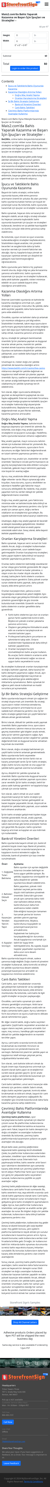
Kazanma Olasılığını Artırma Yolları (25, 92)
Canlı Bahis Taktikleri (25, 107)
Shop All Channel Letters (25, 1322)
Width (6, 40)
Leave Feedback (11, 1463)
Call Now (8, 1422)
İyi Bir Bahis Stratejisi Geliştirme (23, 101)
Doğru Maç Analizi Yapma (27, 95)
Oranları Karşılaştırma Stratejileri (31, 98)
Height (6, 35)
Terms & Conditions (33, 1481)
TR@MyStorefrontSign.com (13, 1441)
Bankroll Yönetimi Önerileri (28, 104)
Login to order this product (25, 68)
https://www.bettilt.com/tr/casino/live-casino (23, 368)
